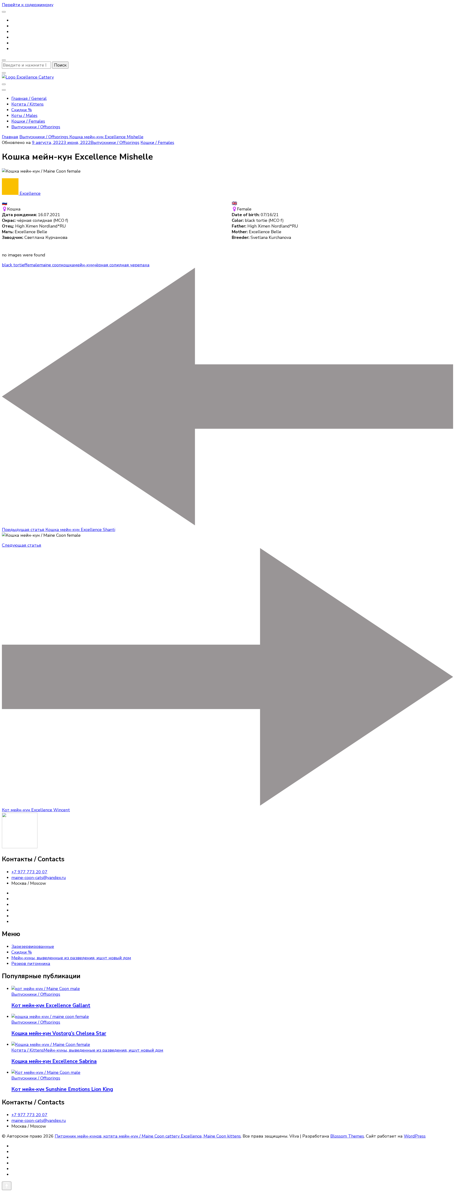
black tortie (13, 265)
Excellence (29, 193)
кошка (67, 265)
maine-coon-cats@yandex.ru (38, 877)
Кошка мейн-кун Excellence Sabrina (54, 1061)
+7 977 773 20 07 (29, 872)
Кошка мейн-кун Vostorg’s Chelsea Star (58, 1033)
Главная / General (29, 98)
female (32, 265)
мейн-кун (84, 265)
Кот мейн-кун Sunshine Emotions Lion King (62, 1089)
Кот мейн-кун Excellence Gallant (50, 1005)
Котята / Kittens (27, 104)
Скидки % (21, 110)
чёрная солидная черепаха (122, 265)
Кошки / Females (28, 121)
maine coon (50, 265)
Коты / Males (24, 115)
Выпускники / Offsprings (35, 127)
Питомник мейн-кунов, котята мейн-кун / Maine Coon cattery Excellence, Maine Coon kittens (148, 1136)
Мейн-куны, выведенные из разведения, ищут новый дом (71, 958)
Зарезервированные (32, 946)
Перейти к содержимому (27, 5)
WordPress (415, 1136)
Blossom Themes (347, 1136)
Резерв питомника (30, 963)
